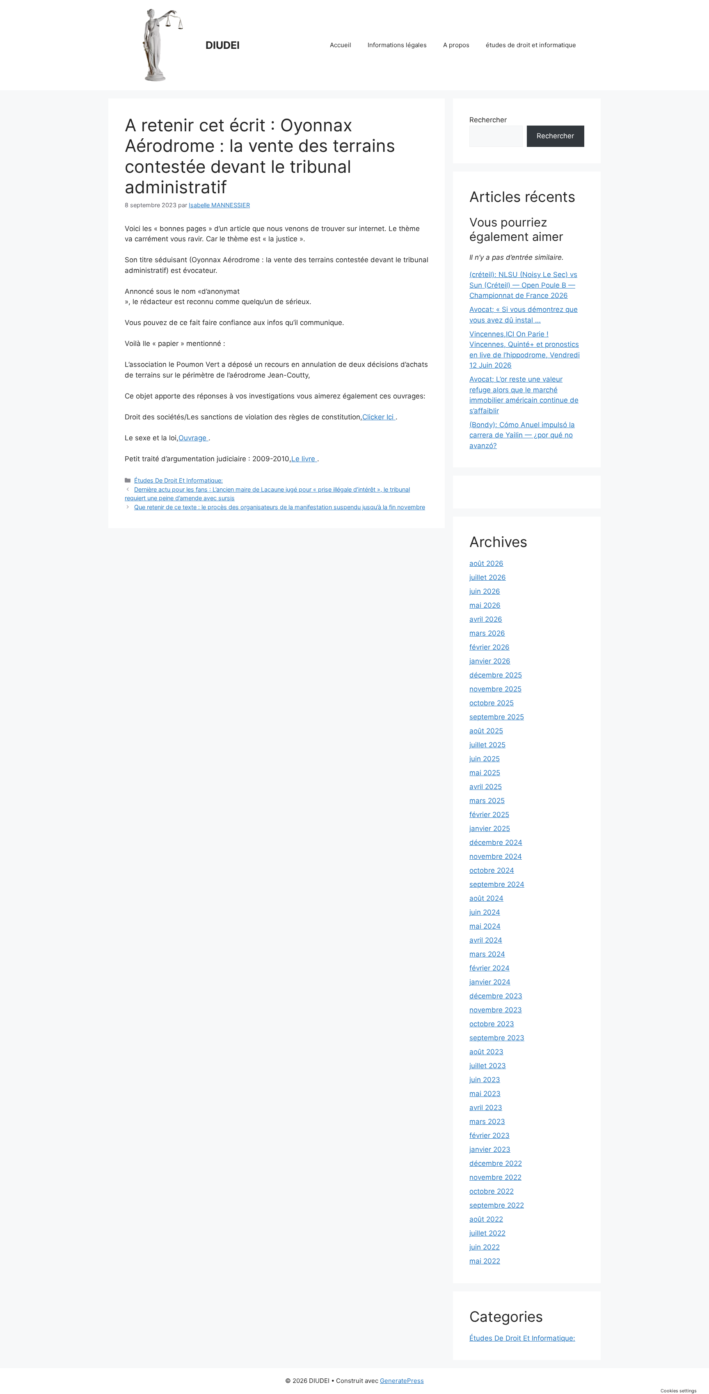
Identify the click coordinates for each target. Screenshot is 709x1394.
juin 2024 (484, 912)
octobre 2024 (491, 870)
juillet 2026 (487, 577)
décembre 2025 (495, 675)
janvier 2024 (489, 982)
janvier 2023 (489, 1149)
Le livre (304, 459)
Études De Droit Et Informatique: (178, 480)
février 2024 (489, 968)
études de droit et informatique (531, 45)
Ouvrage (193, 438)
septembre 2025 (496, 717)
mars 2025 (487, 801)
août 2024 (486, 898)
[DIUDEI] (162, 45)
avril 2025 (485, 787)
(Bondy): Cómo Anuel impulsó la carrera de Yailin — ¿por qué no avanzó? (522, 435)
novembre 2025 (495, 689)
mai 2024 (485, 926)
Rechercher (488, 120)
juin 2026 (484, 591)
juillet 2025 (487, 745)
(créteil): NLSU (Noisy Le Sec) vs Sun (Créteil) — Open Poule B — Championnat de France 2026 (523, 285)
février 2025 (489, 814)
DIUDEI (223, 45)
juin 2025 (484, 759)
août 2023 (486, 1052)
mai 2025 (484, 773)
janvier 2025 (489, 828)
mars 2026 (487, 633)
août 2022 (486, 1219)
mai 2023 (485, 1094)
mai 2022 (484, 1261)
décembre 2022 (495, 1163)
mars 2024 (487, 954)
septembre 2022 (496, 1205)
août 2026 (486, 563)
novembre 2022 (495, 1177)
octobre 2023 (491, 1024)
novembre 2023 (495, 1010)
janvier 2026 (489, 661)
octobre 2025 (491, 703)
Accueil (340, 45)
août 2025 (486, 731)
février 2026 (489, 647)
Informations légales (397, 45)
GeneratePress (402, 1381)
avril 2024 (485, 940)
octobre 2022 (491, 1191)
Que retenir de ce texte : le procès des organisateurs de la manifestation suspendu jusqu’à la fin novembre (279, 507)
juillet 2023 (487, 1066)
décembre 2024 (495, 842)
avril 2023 (485, 1107)
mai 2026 (485, 605)
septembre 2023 (496, 1038)
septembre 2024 (496, 884)
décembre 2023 (495, 996)
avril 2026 (485, 619)
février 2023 (489, 1135)
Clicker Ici (379, 417)
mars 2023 (487, 1121)
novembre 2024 (495, 856)
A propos (456, 45)
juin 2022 (484, 1247)
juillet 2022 (487, 1233)
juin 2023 (484, 1080)
